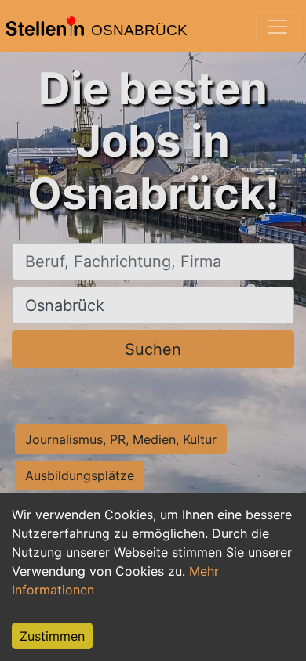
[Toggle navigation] (278, 26)
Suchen (153, 349)
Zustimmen (52, 636)
